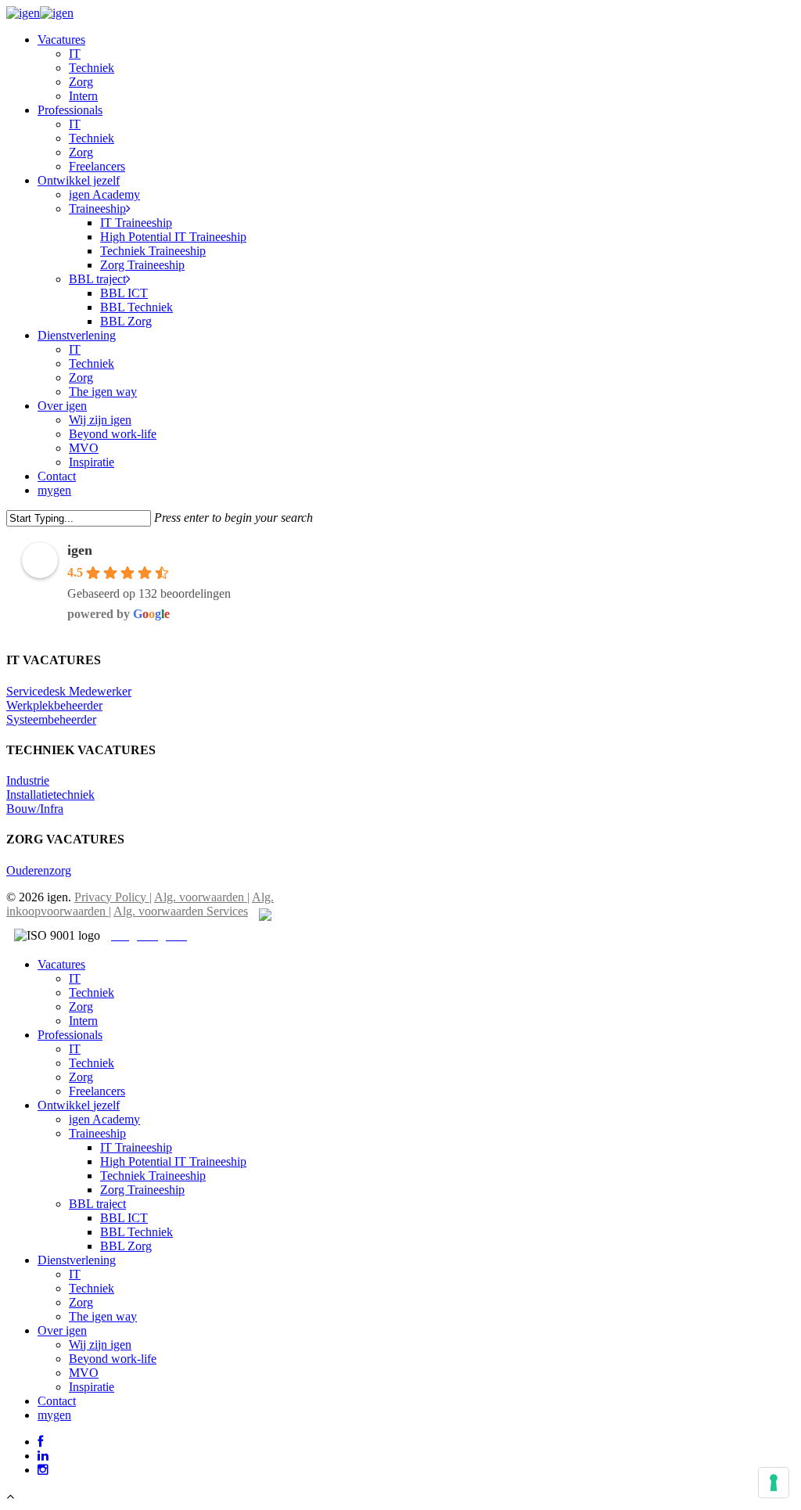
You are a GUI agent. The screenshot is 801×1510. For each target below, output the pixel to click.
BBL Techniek (136, 1232)
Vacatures (61, 964)
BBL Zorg (126, 1246)
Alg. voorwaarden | (202, 897)
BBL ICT (124, 1217)
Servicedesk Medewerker (68, 691)
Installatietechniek (50, 794)
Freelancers (97, 1091)
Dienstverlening (77, 1260)
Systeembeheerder (51, 719)
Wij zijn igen (100, 1344)
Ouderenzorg (38, 870)
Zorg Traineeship (142, 1189)
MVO (84, 1372)
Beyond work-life (112, 1358)
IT (75, 978)
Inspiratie (91, 1386)
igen (79, 550)
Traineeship (97, 1133)
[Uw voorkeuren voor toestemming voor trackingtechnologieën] (773, 1482)
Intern (83, 1020)
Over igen (62, 1330)
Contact (57, 1401)
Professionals (70, 1034)
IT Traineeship (136, 1147)
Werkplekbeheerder (54, 705)
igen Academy (104, 1119)
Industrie (27, 780)
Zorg (81, 1006)
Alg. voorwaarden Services (180, 911)
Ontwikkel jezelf (79, 1105)
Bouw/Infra (34, 808)
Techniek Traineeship (153, 1175)
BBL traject (97, 1203)
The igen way (103, 1316)
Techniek (91, 992)
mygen (54, 1415)
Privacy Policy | (113, 897)
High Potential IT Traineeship (173, 1161)
